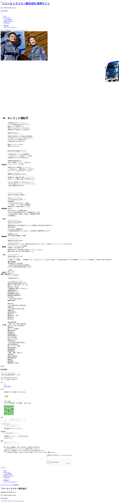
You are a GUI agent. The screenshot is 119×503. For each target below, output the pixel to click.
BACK (2, 366)
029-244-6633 (4, 10)
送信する (3, 467)
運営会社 (6, 25)
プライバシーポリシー (10, 27)
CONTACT (7, 23)
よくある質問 (8, 19)
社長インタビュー (9, 21)
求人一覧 (6, 17)
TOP (5, 16)
